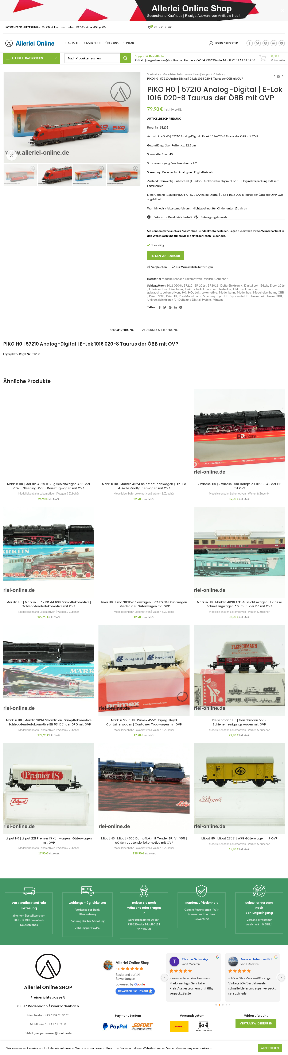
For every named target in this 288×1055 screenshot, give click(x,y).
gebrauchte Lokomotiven (163, 292)
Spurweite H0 (239, 296)
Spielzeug (209, 296)
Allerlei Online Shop (132, 962)
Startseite (153, 74)
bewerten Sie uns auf (133, 991)
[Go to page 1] (219, 1004)
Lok (197, 292)
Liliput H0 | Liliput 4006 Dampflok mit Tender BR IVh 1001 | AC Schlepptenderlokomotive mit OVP (144, 840)
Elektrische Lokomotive (200, 289)
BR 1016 (200, 285)
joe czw (251, 959)
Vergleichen (159, 266)
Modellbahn (227, 292)
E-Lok (264, 285)
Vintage (218, 299)
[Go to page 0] (216, 1004)
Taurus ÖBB (274, 296)
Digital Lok (251, 285)
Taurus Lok (257, 296)
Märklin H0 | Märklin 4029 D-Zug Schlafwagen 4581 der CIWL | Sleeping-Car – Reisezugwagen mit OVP (48, 486)
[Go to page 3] (226, 1004)
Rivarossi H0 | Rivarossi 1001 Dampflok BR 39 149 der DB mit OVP (239, 486)
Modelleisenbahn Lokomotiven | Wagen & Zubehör (193, 74)
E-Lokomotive (158, 289)
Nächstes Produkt (283, 76)
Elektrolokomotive (245, 289)
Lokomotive (209, 292)
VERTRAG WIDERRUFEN (256, 1023)
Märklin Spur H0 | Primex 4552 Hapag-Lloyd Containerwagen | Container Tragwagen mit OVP (144, 722)
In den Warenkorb (165, 255)
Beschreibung (122, 329)
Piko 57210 (156, 296)
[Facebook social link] (249, 43)
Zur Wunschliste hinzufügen (194, 266)
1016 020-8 (174, 285)
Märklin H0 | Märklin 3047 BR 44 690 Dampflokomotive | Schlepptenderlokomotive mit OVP (49, 604)
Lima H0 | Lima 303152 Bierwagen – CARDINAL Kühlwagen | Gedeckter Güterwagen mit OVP (144, 604)
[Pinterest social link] (265, 43)
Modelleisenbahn (264, 292)
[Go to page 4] (229, 1004)
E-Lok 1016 (277, 285)
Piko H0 (171, 296)
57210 (188, 285)
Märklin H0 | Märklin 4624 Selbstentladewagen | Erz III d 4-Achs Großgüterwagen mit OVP (144, 486)
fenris (191, 959)
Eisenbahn (176, 289)
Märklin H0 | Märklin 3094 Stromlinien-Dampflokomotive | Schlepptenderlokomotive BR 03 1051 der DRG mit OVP (49, 722)
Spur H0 (223, 296)
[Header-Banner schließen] (282, 10)
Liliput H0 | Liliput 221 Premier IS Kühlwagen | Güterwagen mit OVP (49, 840)
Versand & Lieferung (160, 329)
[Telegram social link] (282, 43)
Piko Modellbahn (190, 296)
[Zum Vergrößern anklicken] (11, 155)
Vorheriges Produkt (274, 76)
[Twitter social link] (257, 43)
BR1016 (213, 285)
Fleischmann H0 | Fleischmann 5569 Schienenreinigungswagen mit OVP (239, 722)
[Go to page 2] (223, 1005)
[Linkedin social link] (274, 43)
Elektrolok (224, 289)
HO (190, 292)
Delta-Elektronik (231, 285)
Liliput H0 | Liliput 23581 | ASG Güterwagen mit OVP (239, 838)
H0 (184, 292)
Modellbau (244, 292)
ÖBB (281, 292)
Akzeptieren (270, 1048)
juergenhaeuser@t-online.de (53, 1033)
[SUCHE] (125, 58)
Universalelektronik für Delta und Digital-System (179, 299)
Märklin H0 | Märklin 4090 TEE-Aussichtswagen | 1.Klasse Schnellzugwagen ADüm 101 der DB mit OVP (239, 604)
